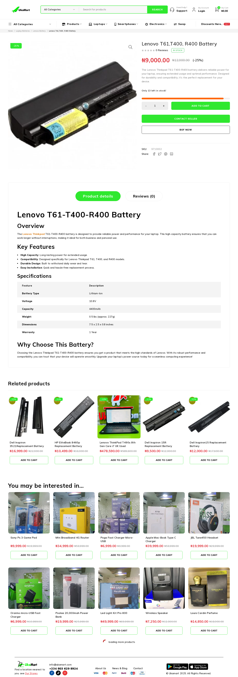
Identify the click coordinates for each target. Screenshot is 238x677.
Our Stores (31, 673)
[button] (130, 47)
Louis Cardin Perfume (204, 613)
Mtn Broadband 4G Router (72, 537)
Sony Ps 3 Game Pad (24, 537)
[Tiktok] (58, 673)
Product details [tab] (98, 196)
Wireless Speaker (157, 613)
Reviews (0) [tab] (144, 196)
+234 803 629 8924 (63, 668)
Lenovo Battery (39, 31)
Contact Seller (185, 118)
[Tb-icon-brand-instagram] (64, 673)
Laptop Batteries (23, 31)
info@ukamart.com (60, 664)
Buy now (186, 129)
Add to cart (201, 105)
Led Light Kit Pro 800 (114, 613)
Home (10, 31)
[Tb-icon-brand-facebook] (51, 673)
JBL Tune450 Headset (204, 537)
